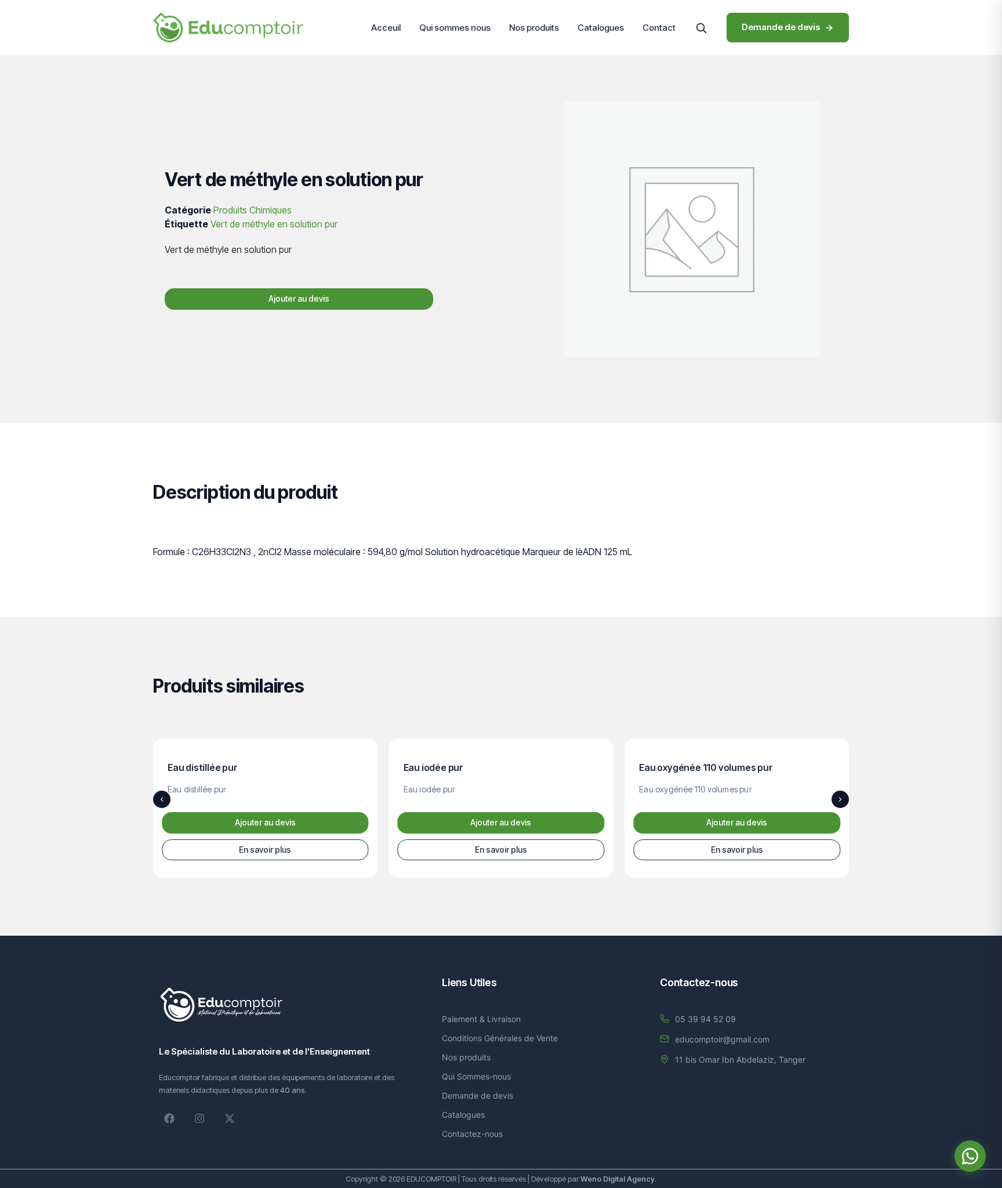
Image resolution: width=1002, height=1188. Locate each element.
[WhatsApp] (970, 1156)
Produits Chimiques (252, 210)
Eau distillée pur (203, 767)
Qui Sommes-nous (476, 1076)
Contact (659, 27)
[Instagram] (199, 1118)
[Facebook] (169, 1118)
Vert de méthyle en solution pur (273, 224)
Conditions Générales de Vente (500, 1038)
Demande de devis (477, 1095)
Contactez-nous (472, 1134)
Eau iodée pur (433, 767)
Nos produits (534, 27)
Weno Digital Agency (617, 1178)
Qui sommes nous (455, 27)
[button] (701, 28)
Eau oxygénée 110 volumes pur (705, 767)
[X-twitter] (229, 1118)
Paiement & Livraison (481, 1019)
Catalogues (601, 27)
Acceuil (386, 27)
